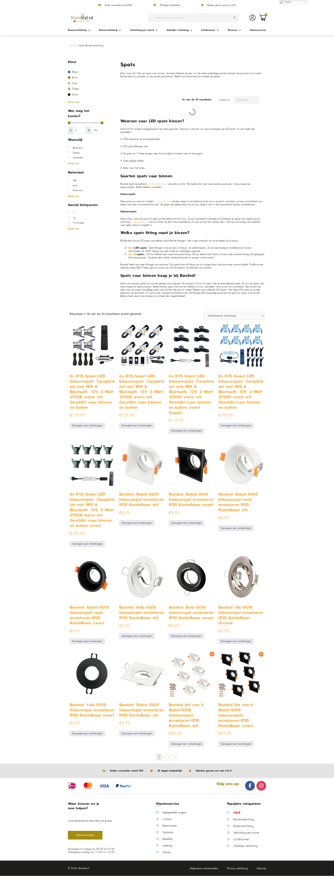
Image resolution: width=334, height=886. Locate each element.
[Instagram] (261, 786)
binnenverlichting (157, 183)
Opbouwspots (140, 221)
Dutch (287, 2)
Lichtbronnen (208, 30)
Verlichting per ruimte (142, 30)
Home (73, 45)
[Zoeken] (234, 17)
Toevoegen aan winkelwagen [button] (87, 425)
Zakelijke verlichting (177, 30)
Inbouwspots (163, 201)
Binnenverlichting (77, 30)
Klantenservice (258, 30)
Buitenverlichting (108, 30)
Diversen (232, 30)
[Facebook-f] (250, 786)
